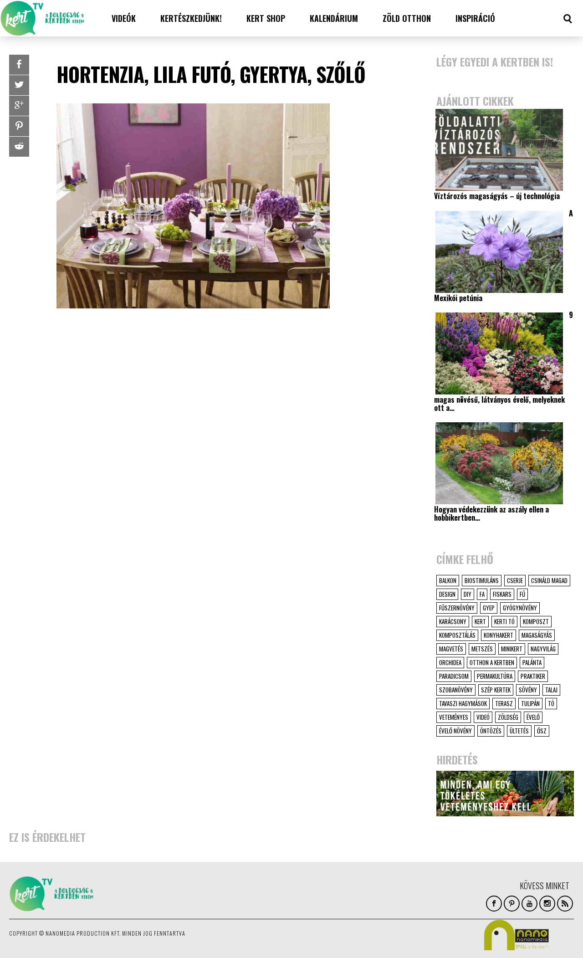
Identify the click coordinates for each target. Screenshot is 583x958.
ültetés (519, 730)
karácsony (452, 621)
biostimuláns (482, 580)
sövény (528, 689)
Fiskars (502, 594)
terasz (504, 703)
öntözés (490, 730)
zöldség (508, 717)
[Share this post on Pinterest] (19, 126)
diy (467, 594)
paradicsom (454, 676)
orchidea (450, 662)
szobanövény (456, 689)
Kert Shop (265, 18)
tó (551, 703)
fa (482, 594)
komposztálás (457, 635)
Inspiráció (475, 18)
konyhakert (498, 635)
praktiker (533, 676)
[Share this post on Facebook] (19, 65)
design (447, 594)
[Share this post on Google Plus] (19, 106)
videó (483, 717)
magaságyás (537, 635)
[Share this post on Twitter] (19, 85)
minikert (511, 648)
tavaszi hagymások (463, 703)
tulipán (530, 703)
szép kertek (496, 689)
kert (480, 621)
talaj (551, 689)
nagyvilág (543, 648)
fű (522, 594)
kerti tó (504, 621)
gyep (489, 607)
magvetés (451, 648)
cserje (515, 580)
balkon (447, 580)
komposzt (536, 621)
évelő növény (455, 730)
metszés (482, 648)
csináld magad (549, 580)
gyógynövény (520, 607)
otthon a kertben (492, 662)
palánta (532, 662)
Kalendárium (334, 18)
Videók (124, 18)
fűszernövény (457, 607)
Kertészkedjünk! (191, 18)
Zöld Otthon (407, 18)
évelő (533, 717)
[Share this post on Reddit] (19, 147)
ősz (542, 730)
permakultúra (494, 676)
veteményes (453, 717)
